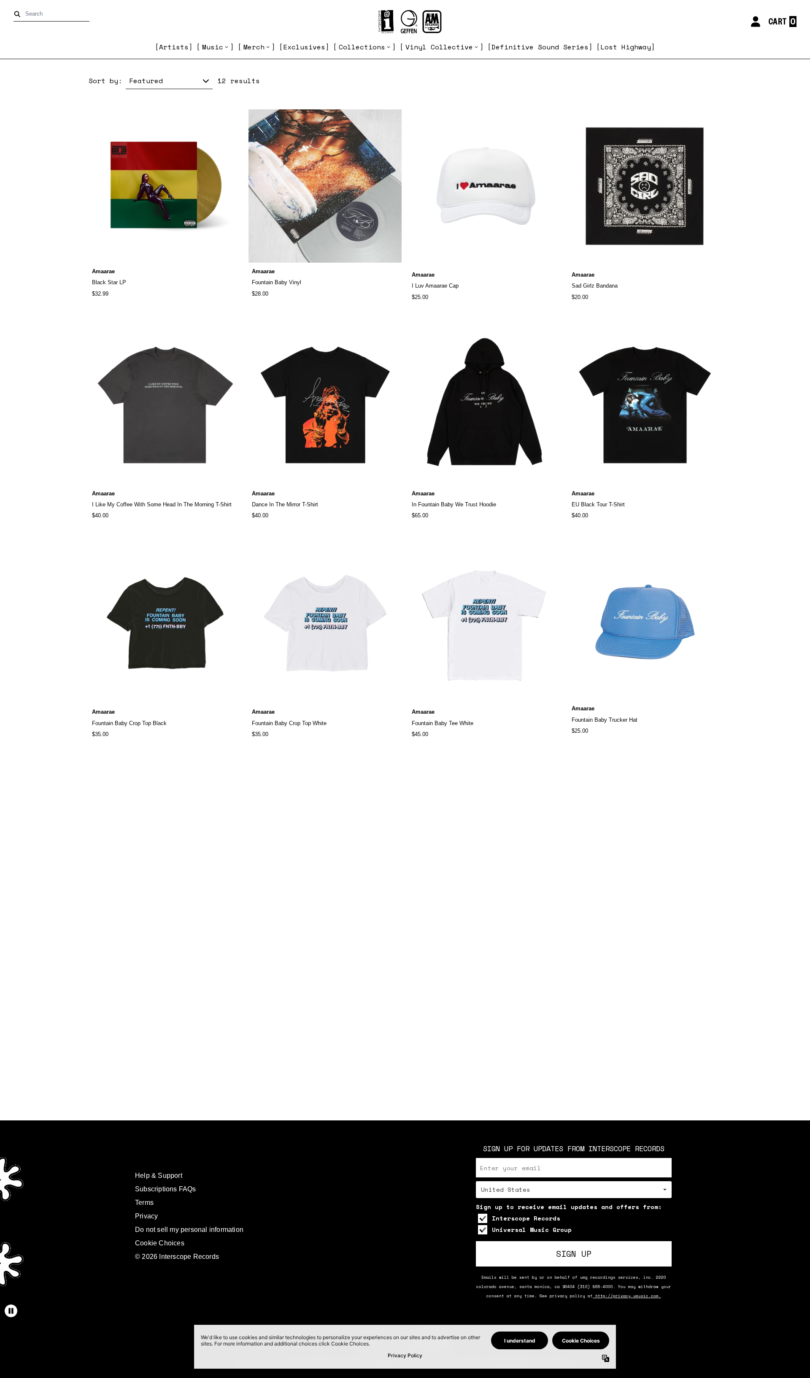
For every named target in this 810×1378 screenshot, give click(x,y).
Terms (144, 1202)
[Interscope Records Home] (405, 22)
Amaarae (103, 271)
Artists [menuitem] (174, 47)
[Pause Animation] (11, 1311)
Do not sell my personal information (189, 1229)
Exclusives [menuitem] (304, 47)
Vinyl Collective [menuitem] (439, 47)
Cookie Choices (159, 1243)
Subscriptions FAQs (165, 1189)
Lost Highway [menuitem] (625, 47)
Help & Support (158, 1175)
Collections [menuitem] (362, 47)
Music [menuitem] (212, 47)
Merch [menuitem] (254, 47)
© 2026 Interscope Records (177, 1256)
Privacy (146, 1216)
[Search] (19, 14)
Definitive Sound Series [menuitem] (540, 47)
